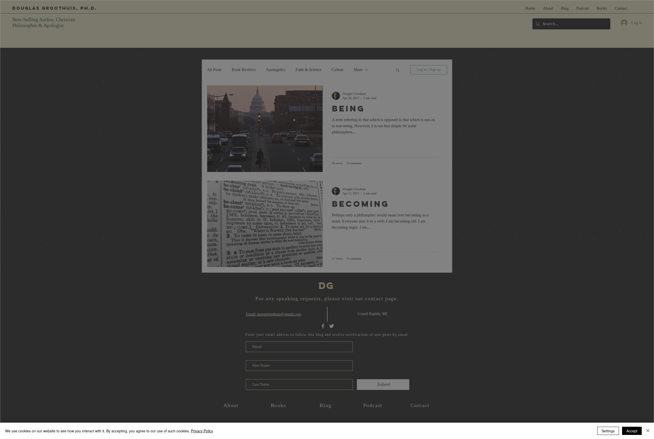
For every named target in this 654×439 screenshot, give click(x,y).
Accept (631, 430)
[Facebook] (320, 284)
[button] (259, 183)
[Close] (648, 431)
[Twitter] (333, 284)
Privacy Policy (202, 430)
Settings (608, 430)
